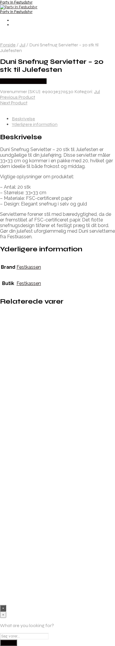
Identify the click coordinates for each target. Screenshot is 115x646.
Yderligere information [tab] (35, 124)
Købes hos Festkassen (23, 81)
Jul (22, 45)
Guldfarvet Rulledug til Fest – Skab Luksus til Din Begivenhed (61, 428)
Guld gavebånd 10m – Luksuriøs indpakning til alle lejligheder (58, 480)
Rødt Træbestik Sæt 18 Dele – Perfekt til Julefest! (61, 380)
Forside (8, 45)
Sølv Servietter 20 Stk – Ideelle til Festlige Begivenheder (63, 528)
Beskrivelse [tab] (23, 119)
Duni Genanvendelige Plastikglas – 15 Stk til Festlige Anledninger (62, 576)
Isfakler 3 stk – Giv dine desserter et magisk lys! (53, 335)
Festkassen (29, 267)
